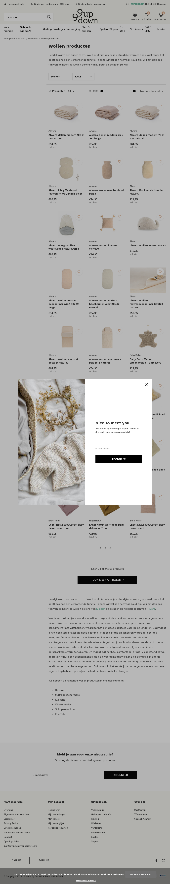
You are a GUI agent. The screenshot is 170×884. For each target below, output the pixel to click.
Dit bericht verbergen (140, 874)
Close (146, 384)
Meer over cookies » (86, 880)
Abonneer (119, 459)
